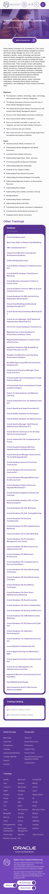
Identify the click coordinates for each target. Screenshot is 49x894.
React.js (6, 817)
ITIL (4, 806)
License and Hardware (11, 753)
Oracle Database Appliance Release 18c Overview (23, 494)
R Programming (9, 825)
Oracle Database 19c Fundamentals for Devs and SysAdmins (22, 563)
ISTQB (34, 802)
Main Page (7, 738)
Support (6, 760)
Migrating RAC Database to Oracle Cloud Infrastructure (23, 341)
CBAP (5, 791)
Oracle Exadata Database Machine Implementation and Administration (21, 448)
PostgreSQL (37, 779)
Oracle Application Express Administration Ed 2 (24, 660)
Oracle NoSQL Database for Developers (23, 414)
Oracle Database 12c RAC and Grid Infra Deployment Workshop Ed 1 (23, 298)
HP (33, 798)
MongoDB (7, 813)
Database (17, 27)
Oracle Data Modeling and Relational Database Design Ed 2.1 (21, 305)
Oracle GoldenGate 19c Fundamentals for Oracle (23, 441)
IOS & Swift (7, 834)
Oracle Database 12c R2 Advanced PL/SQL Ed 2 (24, 625)
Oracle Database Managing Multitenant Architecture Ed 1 (23, 479)
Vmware (21, 813)
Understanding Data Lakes (17, 260)
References (28, 745)
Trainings (6, 749)
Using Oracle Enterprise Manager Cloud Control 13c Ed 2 (23, 372)
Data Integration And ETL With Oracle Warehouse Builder (22, 689)
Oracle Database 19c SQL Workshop (21, 508)
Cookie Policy (29, 763)
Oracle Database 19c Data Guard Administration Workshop (20, 594)
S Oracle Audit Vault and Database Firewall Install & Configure (24, 387)
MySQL (35, 783)
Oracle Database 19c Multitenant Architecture (20, 556)
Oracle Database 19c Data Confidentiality (23, 605)
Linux (5, 810)
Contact (6, 764)
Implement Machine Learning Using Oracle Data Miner (24, 676)
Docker (20, 794)
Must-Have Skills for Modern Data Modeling (24, 242)
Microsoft (21, 779)
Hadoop (21, 798)
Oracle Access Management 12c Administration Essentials (20, 668)
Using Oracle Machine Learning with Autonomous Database (21, 254)
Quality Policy (29, 749)
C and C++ (7, 787)
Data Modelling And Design (17, 682)
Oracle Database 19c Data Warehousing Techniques (23, 571)
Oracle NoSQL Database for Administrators (24, 419)
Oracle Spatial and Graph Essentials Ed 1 (23, 408)
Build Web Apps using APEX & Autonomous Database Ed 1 (23, 364)
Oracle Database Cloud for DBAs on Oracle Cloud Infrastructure (24, 290)
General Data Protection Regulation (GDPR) (33, 758)
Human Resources (31, 742)
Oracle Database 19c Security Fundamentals (19, 520)
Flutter (5, 798)
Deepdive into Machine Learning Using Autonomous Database (22, 356)
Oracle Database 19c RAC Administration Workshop (23, 527)
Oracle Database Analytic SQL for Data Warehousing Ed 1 (22, 502)
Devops (6, 794)
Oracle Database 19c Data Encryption (22, 600)
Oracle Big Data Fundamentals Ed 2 (21, 646)
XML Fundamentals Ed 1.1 (16, 248)
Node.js (35, 813)
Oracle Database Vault (16, 237)
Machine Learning (9, 838)
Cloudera (21, 791)
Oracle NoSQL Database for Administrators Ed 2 (24, 267)
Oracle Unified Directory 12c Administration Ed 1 (24, 402)
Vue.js (5, 821)
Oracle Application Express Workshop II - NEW (23, 653)
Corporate (7, 742)
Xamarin (35, 825)
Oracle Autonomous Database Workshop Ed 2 (24, 313)
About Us (27, 738)
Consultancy (8, 745)
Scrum (34, 787)
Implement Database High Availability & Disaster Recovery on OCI (22, 349)
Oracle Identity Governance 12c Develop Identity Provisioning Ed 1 (23, 433)
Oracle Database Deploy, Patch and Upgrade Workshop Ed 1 (21, 486)
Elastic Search (37, 794)
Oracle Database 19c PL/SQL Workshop (22, 534)
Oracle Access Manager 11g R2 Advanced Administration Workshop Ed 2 (23, 321)
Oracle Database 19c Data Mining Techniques (20, 586)
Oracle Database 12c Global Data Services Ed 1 (24, 640)
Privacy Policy (29, 753)
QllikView (35, 821)
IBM (19, 802)
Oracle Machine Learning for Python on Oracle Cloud (22, 282)
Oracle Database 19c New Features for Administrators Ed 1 (22, 548)
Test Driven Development (8, 830)
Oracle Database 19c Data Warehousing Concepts (23, 578)
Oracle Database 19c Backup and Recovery (24, 610)
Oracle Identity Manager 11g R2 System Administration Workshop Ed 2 (22, 425)
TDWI (5, 802)
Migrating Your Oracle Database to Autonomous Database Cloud (21, 333)
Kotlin (34, 806)
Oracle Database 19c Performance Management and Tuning (21, 540)
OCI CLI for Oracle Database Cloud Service (24, 327)
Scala (20, 825)
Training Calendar (10, 757)
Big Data (21, 834)
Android (35, 828)
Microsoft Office (38, 810)
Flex (19, 838)
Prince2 (35, 817)
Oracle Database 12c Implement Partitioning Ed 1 (19, 632)
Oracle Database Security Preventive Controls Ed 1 (22, 464)
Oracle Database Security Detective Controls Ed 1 (21, 471)
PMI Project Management (23, 830)
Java (5, 783)
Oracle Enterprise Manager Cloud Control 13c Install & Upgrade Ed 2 (23, 456)
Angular (21, 817)
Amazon (21, 783)
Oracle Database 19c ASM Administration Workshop (23, 617)
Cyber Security (38, 834)
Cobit (34, 791)
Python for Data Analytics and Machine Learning (22, 394)
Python (20, 821)
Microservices (23, 810)
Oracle (9, 27)
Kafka (20, 806)
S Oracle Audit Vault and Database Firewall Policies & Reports (24, 379)
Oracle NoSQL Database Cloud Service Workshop (22, 275)
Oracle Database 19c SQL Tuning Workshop (24, 513)
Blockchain (22, 787)
